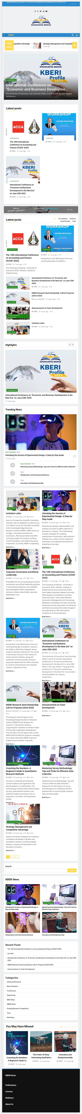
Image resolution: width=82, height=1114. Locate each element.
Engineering (24, 763)
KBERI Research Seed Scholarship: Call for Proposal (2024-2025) (43, 2)
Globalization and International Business (34, 475)
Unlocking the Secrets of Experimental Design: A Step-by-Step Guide (34, 455)
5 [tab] (72, 1027)
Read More (9, 547)
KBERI (14, 151)
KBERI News (10, 80)
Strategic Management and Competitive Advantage (53, 44)
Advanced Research (14, 822)
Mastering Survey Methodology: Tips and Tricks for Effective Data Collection (47, 467)
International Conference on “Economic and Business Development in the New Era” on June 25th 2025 (53, 280)
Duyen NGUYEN (39, 299)
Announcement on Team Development (47, 308)
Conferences (14, 138)
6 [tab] (75, 1027)
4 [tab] (69, 1027)
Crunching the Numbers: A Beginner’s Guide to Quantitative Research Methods (21, 771)
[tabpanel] (17, 1048)
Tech (18, 452)
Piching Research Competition (14, 316)
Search (8, 866)
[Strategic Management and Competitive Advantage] (28, 47)
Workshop (49, 138)
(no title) (10, 953)
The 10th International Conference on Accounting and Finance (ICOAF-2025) (23, 145)
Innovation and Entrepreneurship (31, 483)
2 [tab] (64, 1027)
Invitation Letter (38, 323)
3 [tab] (66, 1027)
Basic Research (10, 452)
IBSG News (11, 1000)
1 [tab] (61, 1027)
